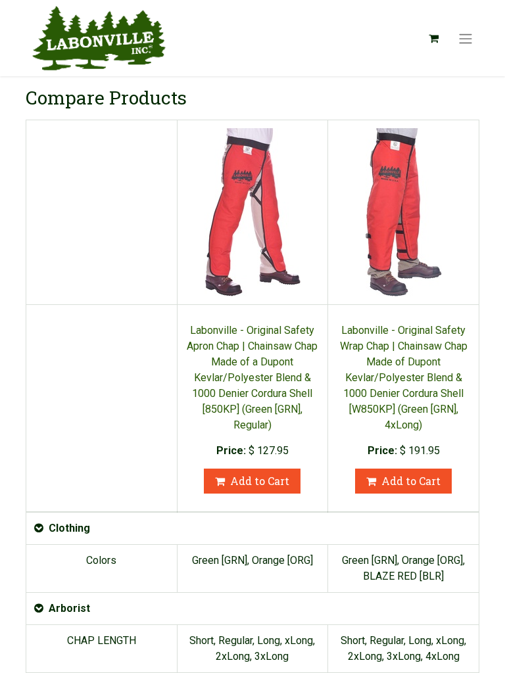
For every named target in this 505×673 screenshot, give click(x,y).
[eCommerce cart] (433, 38)
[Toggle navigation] (465, 38)
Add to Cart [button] (259, 481)
